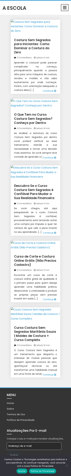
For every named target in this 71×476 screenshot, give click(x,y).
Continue (48, 91)
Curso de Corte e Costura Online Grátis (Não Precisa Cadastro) (35, 260)
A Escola (14, 8)
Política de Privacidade (21, 420)
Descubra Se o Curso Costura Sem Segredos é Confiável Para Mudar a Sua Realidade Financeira (34, 192)
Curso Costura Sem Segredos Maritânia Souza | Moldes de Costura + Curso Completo (35, 333)
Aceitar (22, 471)
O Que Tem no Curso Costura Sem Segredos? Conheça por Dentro (33, 118)
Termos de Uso (16, 414)
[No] (67, 465)
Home (10, 403)
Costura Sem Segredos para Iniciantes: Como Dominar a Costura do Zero (32, 46)
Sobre (10, 408)
